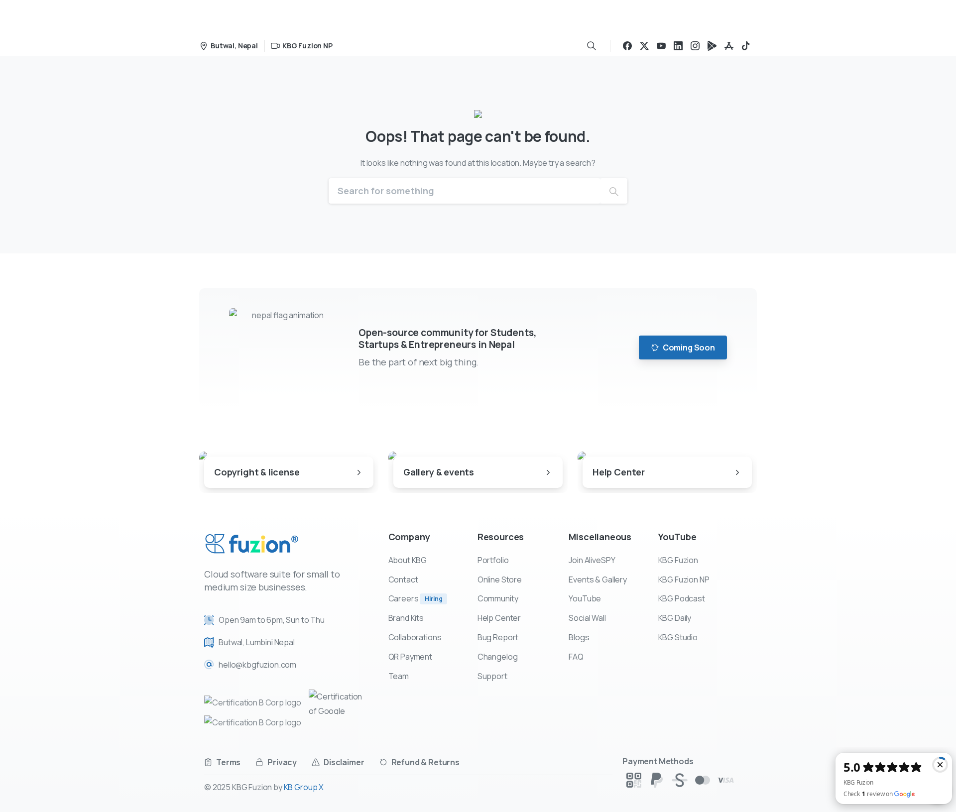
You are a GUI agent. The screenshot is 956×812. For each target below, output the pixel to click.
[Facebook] (627, 45)
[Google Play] (712, 45)
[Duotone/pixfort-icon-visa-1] (725, 779)
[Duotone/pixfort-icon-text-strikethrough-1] (679, 779)
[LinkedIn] (678, 45)
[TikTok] (745, 45)
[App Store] (728, 45)
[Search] (591, 45)
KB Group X (304, 787)
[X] (644, 45)
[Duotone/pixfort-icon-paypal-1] (656, 779)
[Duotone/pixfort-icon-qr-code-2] (633, 779)
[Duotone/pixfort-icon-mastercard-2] (702, 779)
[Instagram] (695, 45)
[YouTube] (661, 45)
